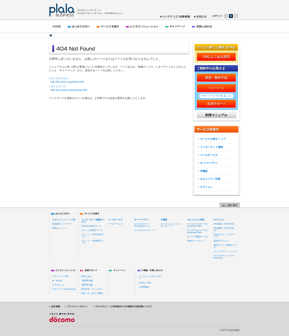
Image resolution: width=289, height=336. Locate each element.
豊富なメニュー (59, 228)
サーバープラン (209, 163)
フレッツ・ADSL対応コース (92, 235)
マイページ (216, 88)
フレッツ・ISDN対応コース (92, 242)
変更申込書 (87, 280)
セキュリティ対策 (210, 178)
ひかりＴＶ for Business (64, 289)
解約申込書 (87, 285)
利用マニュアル (216, 115)
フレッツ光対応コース (92, 230)
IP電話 (204, 171)
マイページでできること (216, 95)
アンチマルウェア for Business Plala (197, 231)
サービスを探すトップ (213, 138)
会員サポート (216, 103)
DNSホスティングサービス (224, 235)
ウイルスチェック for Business (224, 256)
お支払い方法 (145, 282)
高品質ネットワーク (61, 224)
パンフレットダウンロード (150, 277)
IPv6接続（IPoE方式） (225, 224)
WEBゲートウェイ (196, 241)
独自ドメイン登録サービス (225, 246)
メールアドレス (115, 224)
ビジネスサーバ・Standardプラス (142, 225)
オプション (206, 186)
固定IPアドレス (221, 241)
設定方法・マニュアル (91, 289)
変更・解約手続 (216, 77)
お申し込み (86, 276)
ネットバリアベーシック (225, 251)
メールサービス (209, 155)
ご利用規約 (144, 287)
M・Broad (57, 280)
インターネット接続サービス (93, 220)
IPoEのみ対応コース (91, 226)
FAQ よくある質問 (216, 56)
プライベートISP (60, 276)
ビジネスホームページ (145, 230)
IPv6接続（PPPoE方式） (224, 229)
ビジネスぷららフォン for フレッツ (171, 225)
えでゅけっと (58, 285)
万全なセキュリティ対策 (64, 219)
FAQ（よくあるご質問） (92, 293)
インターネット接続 (211, 146)
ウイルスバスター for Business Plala (197, 225)
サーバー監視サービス (197, 236)
